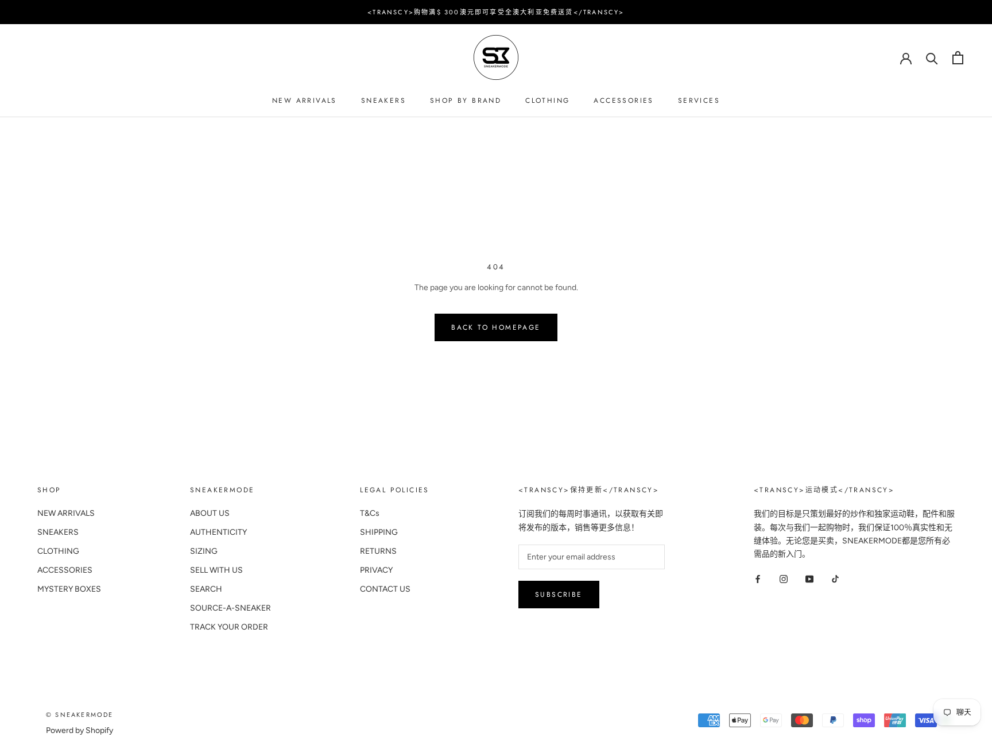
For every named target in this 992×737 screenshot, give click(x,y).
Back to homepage (495, 327)
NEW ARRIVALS (304, 100)
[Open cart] (957, 57)
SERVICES (699, 100)
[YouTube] (809, 578)
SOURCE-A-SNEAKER (230, 608)
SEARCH (206, 589)
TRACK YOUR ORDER (229, 627)
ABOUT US (210, 513)
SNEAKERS (383, 100)
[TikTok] (835, 578)
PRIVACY (376, 570)
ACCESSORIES (623, 100)
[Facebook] (758, 578)
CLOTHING (547, 100)
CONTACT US (385, 589)
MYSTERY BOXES (69, 589)
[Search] (932, 58)
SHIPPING (379, 532)
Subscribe (559, 594)
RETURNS (378, 551)
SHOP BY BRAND (465, 100)
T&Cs (369, 513)
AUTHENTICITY (218, 532)
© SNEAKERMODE (80, 714)
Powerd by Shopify (79, 730)
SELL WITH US (216, 570)
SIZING (204, 551)
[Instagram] (784, 578)
